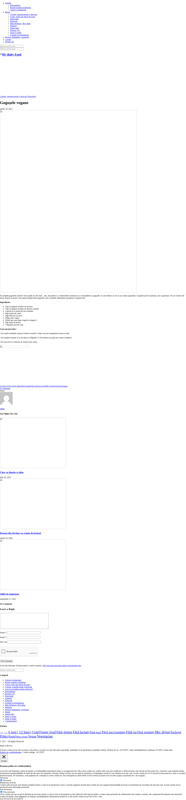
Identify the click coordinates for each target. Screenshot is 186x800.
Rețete (7, 12)
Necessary (7, 780)
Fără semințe (145, 732)
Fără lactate (25, 386)
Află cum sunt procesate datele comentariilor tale (61, 666)
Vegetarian (63, 386)
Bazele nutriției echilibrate (20, 8)
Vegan (56, 386)
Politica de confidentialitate (11, 752)
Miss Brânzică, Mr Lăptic (20, 23)
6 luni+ (9, 386)
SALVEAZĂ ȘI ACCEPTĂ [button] (11, 799)
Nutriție (8, 3)
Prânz (4, 736)
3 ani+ (2, 733)
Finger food (41, 386)
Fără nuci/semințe (114, 732)
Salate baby (14, 28)
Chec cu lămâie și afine (12, 472)
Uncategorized (11, 721)
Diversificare (15, 5)
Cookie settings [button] (29, 752)
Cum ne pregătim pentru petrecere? (19, 689)
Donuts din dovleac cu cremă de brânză (20, 533)
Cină (35, 732)
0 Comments (5, 388)
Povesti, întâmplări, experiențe (17, 37)
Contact (8, 39)
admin (2, 409)
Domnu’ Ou (15, 30)
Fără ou (33, 386)
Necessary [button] (4, 778)
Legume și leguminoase (19, 35)
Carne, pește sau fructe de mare (22, 17)
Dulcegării (14, 19)
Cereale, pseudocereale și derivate (23, 14)
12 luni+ (3, 386)
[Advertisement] (93, 76)
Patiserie (13, 26)
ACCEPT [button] (40, 752)
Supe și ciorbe (15, 33)
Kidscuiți (13, 21)
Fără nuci (95, 732)
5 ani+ (6, 733)
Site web (3, 642)
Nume (3, 633)
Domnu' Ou (10, 694)
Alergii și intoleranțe (18, 10)
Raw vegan (21, 736)
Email (3, 637)
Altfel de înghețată (9, 594)
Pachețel (175, 732)
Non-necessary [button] (6, 789)
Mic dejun (50, 386)
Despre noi (9, 42)
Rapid (12, 736)
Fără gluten (16, 386)
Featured (8, 698)
